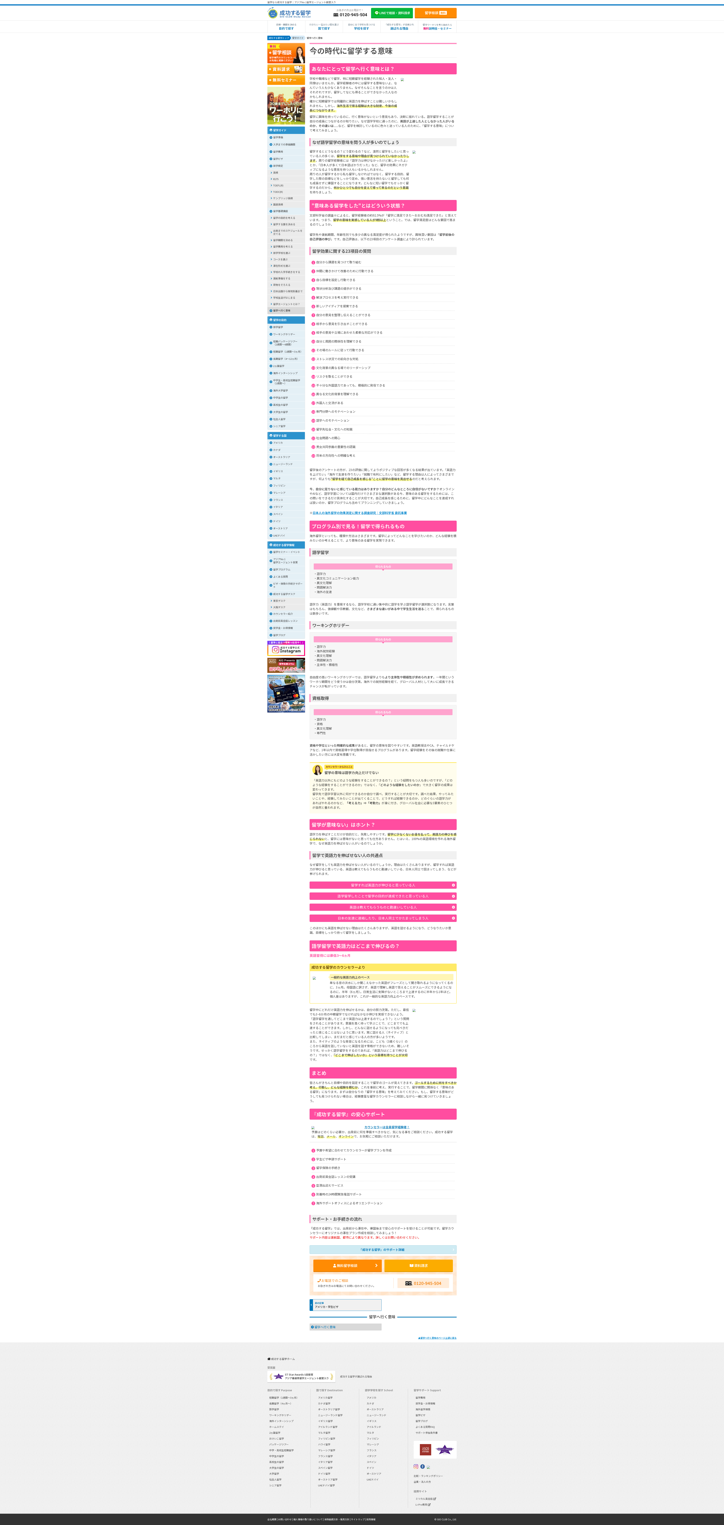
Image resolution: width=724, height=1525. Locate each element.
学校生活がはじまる (284, 297)
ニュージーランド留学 (330, 1415)
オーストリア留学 (327, 1479)
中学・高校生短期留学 (281, 1450)
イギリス (278, 471)
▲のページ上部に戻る (437, 1337)
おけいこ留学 (276, 1438)
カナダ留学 (324, 1403)
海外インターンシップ (285, 373)
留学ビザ (278, 159)
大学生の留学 (280, 412)
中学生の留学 (280, 397)
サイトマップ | (358, 1519)
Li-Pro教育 (422, 1504)
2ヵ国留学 (278, 366)
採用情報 (370, 1519)
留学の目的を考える (284, 218)
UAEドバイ (279, 535)
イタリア (278, 507)
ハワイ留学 (324, 1444)
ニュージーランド (283, 464)
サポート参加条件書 (427, 1432)
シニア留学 (279, 426)
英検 (275, 172)
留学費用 (278, 151)
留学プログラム (281, 569)
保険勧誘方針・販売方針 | (337, 1519)
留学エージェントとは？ (286, 304)
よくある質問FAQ (425, 1427)
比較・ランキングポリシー (428, 1476)
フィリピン (279, 485)
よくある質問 (280, 576)
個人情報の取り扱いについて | (308, 1519)
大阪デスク (279, 607)
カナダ (277, 450)
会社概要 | (272, 1519)
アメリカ (278, 442)
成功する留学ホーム (283, 1359)
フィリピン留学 (326, 1438)
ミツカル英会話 (424, 1498)
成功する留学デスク (284, 594)
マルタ (277, 478)
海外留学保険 (423, 1409)
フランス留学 (325, 1456)
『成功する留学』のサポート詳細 (381, 1249)
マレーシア (279, 492)
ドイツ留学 (324, 1473)
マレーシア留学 (326, 1450)
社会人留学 (279, 419)
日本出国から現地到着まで (288, 291)
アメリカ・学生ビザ (326, 1307)
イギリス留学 (325, 1421)
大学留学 (274, 1473)
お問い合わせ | (285, 1519)
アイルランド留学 (327, 1427)
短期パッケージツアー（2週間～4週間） (285, 343)
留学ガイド (279, 130)
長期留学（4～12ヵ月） (286, 358)
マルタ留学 (324, 1432)
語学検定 (278, 166)
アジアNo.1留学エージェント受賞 (285, 560)
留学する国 (279, 435)
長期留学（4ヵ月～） (281, 1403)
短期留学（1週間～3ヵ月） (288, 351)
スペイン (278, 514)
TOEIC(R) (278, 192)
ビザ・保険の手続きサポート (288, 585)
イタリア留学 (325, 1462)
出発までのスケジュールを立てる (287, 232)
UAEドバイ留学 (326, 1485)
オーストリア (280, 528)
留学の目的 (279, 320)
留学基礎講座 (280, 211)
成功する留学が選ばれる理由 (356, 1376)
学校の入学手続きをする (286, 272)
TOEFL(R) (278, 185)
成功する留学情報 (283, 545)
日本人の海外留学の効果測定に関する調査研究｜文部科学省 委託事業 (360, 512)
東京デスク (279, 601)
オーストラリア (281, 457)
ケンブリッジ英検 (283, 198)
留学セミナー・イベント (286, 552)
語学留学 (278, 327)
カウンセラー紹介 (283, 614)
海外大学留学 (280, 390)
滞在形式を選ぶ (281, 265)
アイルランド (374, 1427)
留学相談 (435, 12)
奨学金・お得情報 (283, 628)
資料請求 (420, 1265)
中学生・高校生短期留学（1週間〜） (286, 381)
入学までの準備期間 (284, 144)
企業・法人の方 (422, 1481)
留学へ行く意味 (325, 1327)
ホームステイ (276, 1427)
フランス (278, 500)
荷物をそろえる (281, 285)
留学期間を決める (283, 240)
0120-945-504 (427, 1283)
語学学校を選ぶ (281, 253)
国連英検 (278, 204)
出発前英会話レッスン (285, 621)
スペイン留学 (325, 1468)
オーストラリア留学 (329, 1409)
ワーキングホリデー (284, 334)
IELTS (276, 179)
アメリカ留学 (325, 1397)
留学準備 (278, 137)
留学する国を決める (284, 224)
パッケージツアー (279, 1444)
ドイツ (277, 521)
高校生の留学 (280, 405)
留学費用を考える (283, 246)
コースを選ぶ (280, 259)
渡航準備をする (281, 278)
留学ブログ (279, 635)
